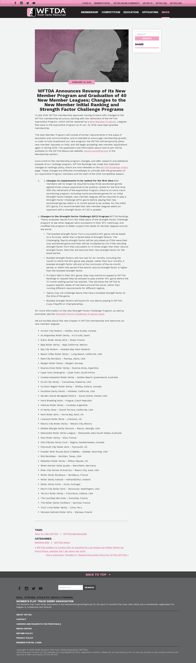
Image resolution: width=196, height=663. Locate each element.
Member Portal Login (28, 642)
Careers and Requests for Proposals (38, 624)
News (165, 12)
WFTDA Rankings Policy (114, 167)
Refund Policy (24, 633)
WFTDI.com (161, 3)
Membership (89, 12)
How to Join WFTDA (46, 534)
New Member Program (103, 121)
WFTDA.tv (147, 3)
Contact (21, 619)
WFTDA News (62, 542)
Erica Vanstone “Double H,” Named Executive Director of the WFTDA (86, 555)
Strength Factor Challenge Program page (80, 314)
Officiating (150, 12)
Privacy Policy (24, 638)
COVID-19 (86, 3)
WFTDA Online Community (126, 3)
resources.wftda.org (96, 151)
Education (131, 12)
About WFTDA (24, 614)
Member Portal (102, 3)
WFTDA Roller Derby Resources (48, 12)
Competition (111, 12)
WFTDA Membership (75, 534)
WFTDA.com (176, 3)
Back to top (97, 574)
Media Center (24, 628)
